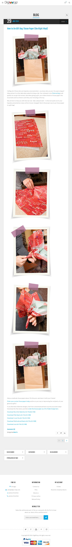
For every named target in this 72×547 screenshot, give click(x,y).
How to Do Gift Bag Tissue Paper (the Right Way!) (27, 28)
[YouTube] (36, 529)
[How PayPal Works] (36, 546)
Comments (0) (11, 429)
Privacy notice (36, 496)
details (63, 21)
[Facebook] (31, 529)
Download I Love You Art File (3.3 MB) (18, 418)
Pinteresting (56, 93)
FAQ (36, 490)
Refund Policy (36, 499)
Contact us (36, 486)
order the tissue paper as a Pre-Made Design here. (43, 409)
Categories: (10, 432)
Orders (59, 486)
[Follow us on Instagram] (46, 529)
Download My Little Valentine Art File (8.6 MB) (21, 412)
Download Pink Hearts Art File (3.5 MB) (19, 415)
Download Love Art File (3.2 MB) (17, 424)
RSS (66, 15)
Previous (59, 440)
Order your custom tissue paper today (18, 401)
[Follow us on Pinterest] (41, 529)
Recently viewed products (58, 490)
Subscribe (46, 517)
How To (15, 432)
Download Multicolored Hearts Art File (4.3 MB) (21, 421)
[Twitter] (26, 529)
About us (36, 493)
